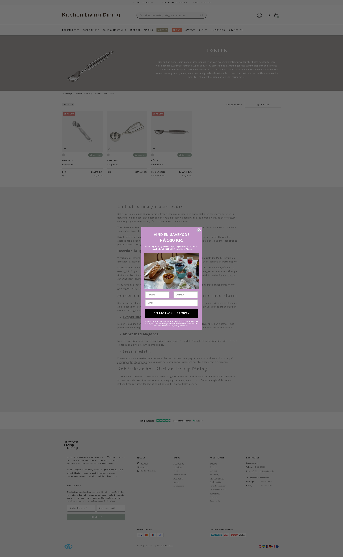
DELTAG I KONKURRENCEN (172, 313)
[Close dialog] (199, 230)
